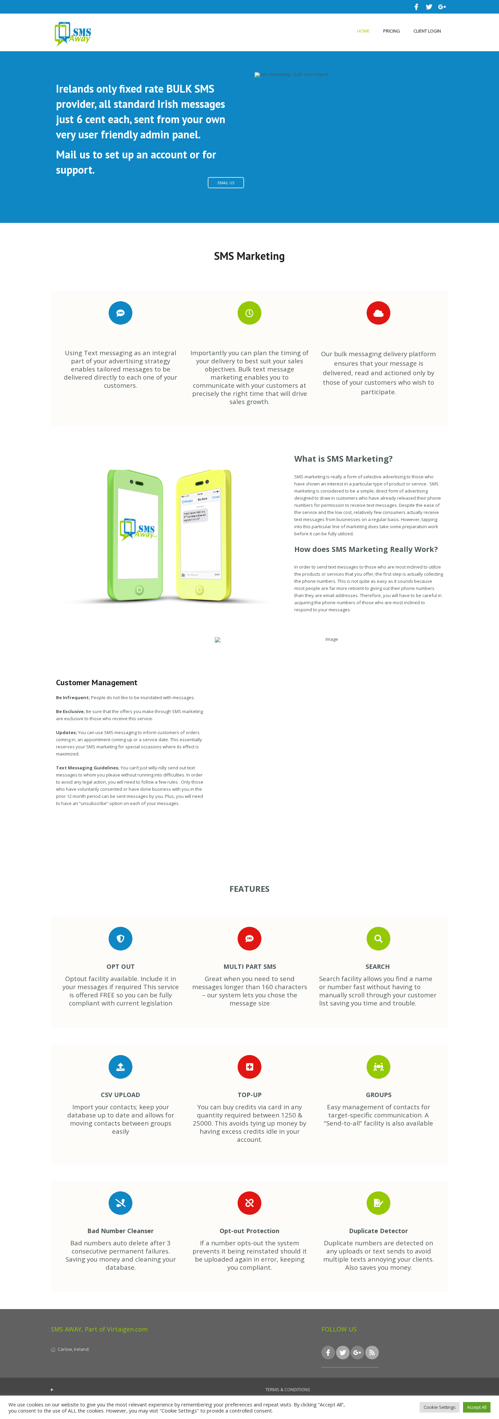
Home (363, 31)
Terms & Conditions (287, 1389)
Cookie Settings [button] (440, 1407)
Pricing (391, 31)
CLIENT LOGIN (427, 31)
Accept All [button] (476, 1407)
